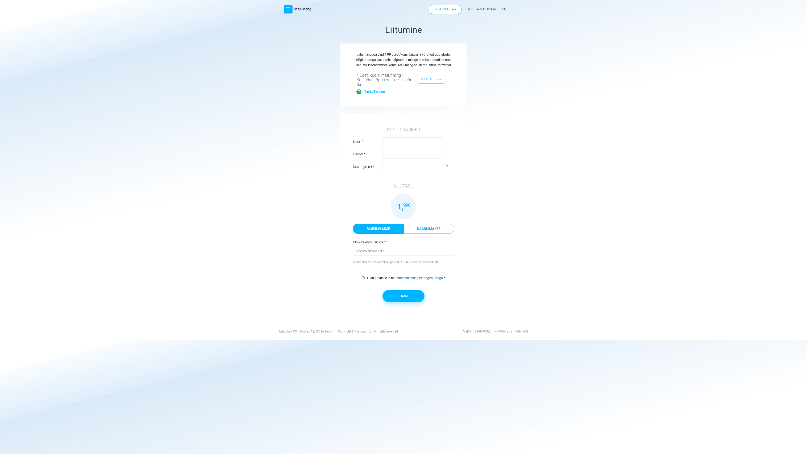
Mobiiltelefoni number (370, 242)
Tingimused (483, 331)
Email (358, 142)
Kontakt (522, 331)
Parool (359, 154)
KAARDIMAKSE (428, 229)
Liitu (505, 9)
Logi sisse (442, 9)
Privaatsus (503, 331)
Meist (467, 331)
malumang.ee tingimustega (423, 278)
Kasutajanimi (363, 167)
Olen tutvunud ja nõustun (406, 278)
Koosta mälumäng (482, 9)
